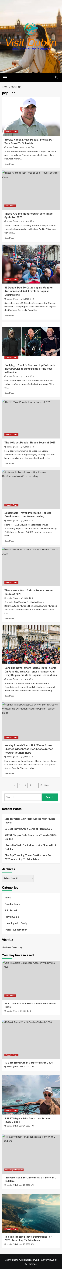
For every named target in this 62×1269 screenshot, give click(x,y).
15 (41, 785)
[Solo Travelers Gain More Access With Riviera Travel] (31, 980)
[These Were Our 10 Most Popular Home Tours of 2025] (31, 566)
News (7, 897)
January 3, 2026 (21, 757)
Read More (9, 164)
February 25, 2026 (22, 1067)
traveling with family (16, 923)
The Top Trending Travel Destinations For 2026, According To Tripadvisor (28, 857)
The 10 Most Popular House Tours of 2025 (29, 442)
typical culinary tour (15, 929)
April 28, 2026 (20, 1011)
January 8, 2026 (21, 521)
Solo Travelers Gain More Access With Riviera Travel (29, 820)
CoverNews (47, 1259)
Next (47, 785)
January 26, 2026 (22, 221)
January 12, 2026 (22, 377)
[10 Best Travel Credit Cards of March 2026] (31, 1039)
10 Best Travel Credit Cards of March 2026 (28, 828)
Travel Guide (11, 916)
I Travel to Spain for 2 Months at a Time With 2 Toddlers (30, 847)
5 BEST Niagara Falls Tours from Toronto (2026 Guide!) (30, 837)
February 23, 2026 (22, 1185)
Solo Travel (10, 206)
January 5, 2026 (21, 679)
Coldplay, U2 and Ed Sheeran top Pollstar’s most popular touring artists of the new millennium (29, 369)
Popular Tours (11, 132)
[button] (5, 77)
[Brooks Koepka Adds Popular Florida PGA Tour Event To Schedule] (31, 116)
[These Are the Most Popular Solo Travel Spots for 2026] (31, 190)
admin (9, 147)
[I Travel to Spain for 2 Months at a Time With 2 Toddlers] (31, 1154)
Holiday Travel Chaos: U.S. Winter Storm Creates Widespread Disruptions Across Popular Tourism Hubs (28, 749)
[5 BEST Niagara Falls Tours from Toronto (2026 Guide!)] (31, 1094)
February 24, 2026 (22, 1126)
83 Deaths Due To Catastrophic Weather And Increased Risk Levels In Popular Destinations (28, 291)
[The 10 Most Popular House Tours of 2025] (31, 419)
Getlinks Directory (12, 947)
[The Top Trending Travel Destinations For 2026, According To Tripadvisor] (31, 1213)
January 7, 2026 (21, 598)
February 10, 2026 (22, 147)
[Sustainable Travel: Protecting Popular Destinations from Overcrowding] (31, 489)
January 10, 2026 (22, 447)
